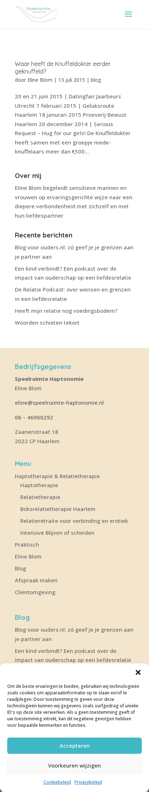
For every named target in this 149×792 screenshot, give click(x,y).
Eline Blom (39, 79)
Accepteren (75, 745)
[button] (138, 672)
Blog (20, 568)
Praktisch (27, 544)
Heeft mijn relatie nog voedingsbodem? (66, 310)
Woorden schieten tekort (47, 322)
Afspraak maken (36, 580)
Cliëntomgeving (35, 592)
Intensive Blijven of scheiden (57, 532)
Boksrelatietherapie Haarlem (57, 508)
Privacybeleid (88, 782)
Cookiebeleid (57, 782)
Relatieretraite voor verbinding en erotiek (74, 520)
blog (96, 79)
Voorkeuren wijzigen (74, 765)
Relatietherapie (40, 496)
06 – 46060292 (34, 417)
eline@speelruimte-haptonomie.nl (60, 402)
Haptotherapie (39, 485)
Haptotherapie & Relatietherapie (57, 476)
